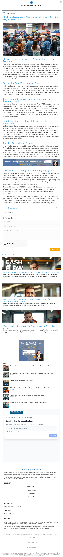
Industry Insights (12, 208)
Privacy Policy (31, 547)
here (43, 555)
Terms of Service (31, 542)
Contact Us (31, 537)
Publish (56, 249)
